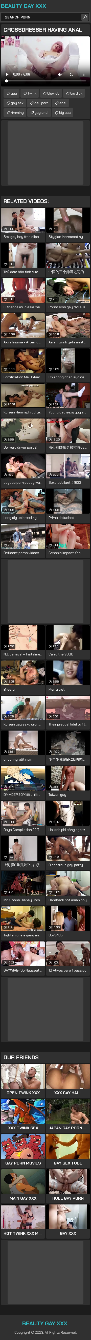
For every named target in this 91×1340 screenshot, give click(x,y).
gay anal (41, 112)
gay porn (41, 103)
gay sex (17, 103)
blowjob (53, 93)
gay (14, 93)
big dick (76, 93)
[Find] (84, 17)
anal (62, 103)
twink (32, 93)
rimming (17, 112)
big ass (65, 112)
